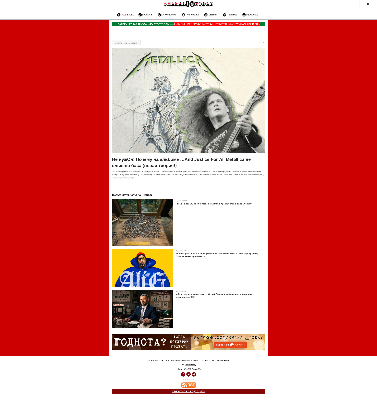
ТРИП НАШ (215, 360)
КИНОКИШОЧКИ (178, 360)
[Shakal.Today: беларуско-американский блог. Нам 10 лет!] (188, 4)
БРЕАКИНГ (164, 360)
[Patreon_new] (188, 341)
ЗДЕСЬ (255, 24)
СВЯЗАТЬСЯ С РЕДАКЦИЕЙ (188, 391)
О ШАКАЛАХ (226, 360)
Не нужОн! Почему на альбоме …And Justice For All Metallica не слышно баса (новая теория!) (181, 162)
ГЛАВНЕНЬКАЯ (151, 360)
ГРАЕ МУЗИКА (192, 360)
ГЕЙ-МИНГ (204, 360)
